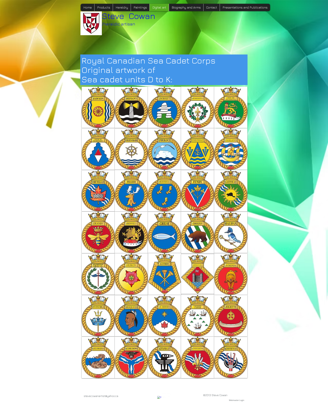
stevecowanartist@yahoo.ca (101, 396)
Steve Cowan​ (128, 16)
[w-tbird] (169, 395)
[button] (98, 107)
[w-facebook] (159, 398)
